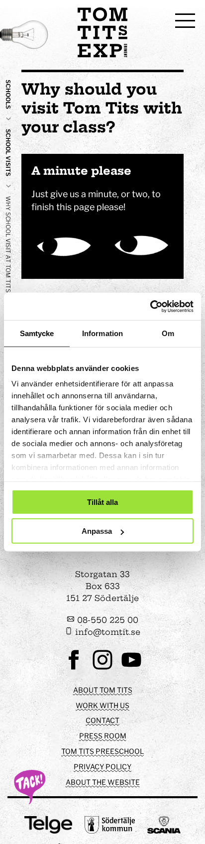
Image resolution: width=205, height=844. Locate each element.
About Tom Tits (102, 690)
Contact (102, 720)
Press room (102, 735)
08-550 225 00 (106, 620)
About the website (103, 782)
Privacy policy (102, 766)
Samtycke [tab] (37, 333)
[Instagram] (102, 668)
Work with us (102, 705)
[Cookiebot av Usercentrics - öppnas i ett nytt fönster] (150, 306)
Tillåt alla (102, 501)
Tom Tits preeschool (102, 751)
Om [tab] (168, 333)
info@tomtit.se (106, 632)
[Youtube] (131, 668)
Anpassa (97, 531)
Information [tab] (102, 333)
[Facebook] (74, 668)
